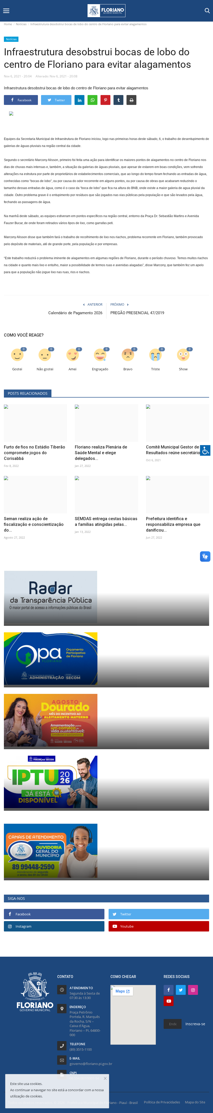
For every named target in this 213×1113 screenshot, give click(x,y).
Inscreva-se (195, 1023)
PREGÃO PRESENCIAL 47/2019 (137, 313)
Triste (155, 369)
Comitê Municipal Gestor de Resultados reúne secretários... (176, 450)
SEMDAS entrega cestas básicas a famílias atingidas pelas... (106, 521)
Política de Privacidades (162, 1102)
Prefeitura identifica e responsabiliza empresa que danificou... (173, 524)
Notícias (21, 24)
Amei (72, 369)
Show (183, 369)
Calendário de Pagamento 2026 (75, 313)
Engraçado (100, 369)
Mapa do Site (195, 1102)
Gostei (17, 369)
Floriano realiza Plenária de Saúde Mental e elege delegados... (101, 453)
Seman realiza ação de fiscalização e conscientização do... (34, 524)
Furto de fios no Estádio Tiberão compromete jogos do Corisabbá (34, 453)
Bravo (127, 369)
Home (8, 24)
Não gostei (45, 369)
